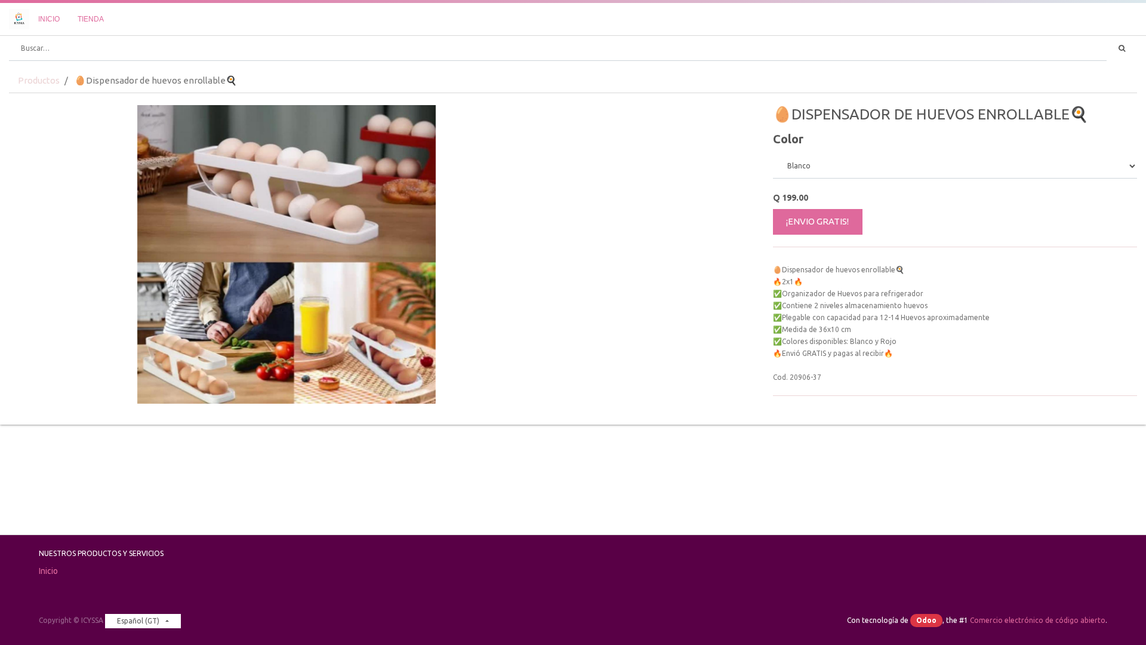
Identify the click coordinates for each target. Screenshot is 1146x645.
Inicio (48, 571)
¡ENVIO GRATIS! (817, 221)
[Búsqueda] (1122, 48)
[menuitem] (49, 19)
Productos (39, 80)
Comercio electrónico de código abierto (1037, 620)
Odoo (926, 620)
